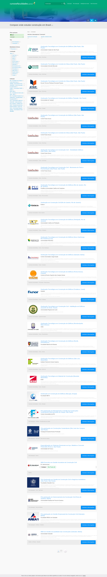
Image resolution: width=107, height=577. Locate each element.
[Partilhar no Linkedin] (95, 20)
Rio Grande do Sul (16, 65)
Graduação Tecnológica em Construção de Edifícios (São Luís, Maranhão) (60, 359)
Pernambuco (15, 69)
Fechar (84, 575)
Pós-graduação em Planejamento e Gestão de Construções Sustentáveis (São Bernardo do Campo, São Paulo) (59, 411)
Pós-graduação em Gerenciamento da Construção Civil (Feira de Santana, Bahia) (61, 497)
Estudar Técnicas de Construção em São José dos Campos (52, 433)
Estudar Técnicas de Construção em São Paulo (50, 88)
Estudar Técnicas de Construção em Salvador (50, 261)
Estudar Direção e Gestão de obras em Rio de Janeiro (51, 193)
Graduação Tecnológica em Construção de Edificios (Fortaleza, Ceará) (63, 289)
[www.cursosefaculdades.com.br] (22, 3)
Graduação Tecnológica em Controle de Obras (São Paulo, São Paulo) (63, 64)
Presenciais (13, 49)
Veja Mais (12, 111)
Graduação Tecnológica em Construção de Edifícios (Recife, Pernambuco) (59, 341)
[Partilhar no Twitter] (92, 20)
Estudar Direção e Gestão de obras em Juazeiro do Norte (52, 311)
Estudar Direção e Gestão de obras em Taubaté (50, 105)
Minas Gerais (15, 62)
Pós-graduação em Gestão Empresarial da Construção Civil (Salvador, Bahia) (63, 514)
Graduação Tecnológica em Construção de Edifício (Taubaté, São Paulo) (63, 98)
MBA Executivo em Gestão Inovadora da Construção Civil (59, 462)
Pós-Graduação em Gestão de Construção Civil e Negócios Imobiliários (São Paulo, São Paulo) (63, 480)
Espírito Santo (15, 72)
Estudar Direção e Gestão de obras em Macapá (50, 400)
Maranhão (15, 64)
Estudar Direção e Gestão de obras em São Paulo (50, 55)
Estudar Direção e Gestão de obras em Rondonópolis (51, 332)
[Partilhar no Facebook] (88, 20)
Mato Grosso (15, 70)
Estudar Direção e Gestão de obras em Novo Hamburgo (52, 245)
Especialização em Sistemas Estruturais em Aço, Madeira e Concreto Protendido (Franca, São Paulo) (62, 446)
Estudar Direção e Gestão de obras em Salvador (50, 522)
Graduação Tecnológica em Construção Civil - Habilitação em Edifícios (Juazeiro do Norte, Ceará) (63, 307)
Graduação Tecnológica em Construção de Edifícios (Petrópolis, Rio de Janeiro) (63, 220)
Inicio (28, 31)
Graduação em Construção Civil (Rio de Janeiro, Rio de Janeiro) (61, 202)
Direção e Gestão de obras (46, 36)
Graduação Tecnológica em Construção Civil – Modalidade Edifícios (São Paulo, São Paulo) (62, 150)
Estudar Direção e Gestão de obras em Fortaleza (50, 296)
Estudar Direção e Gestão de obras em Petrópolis (50, 228)
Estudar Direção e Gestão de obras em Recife (50, 349)
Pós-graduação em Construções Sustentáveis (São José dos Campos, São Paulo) (63, 428)
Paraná (14, 56)
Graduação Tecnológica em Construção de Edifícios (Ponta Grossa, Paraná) (62, 272)
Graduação (69, 3)
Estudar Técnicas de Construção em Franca (49, 450)
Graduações (15, 43)
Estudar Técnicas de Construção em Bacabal (50, 384)
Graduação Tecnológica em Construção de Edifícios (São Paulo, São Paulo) (62, 47)
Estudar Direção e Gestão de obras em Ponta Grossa (51, 280)
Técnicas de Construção (32, 36)
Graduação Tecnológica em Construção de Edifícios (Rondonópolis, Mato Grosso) (62, 324)
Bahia (14, 58)
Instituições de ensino (85, 3)
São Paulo (15, 55)
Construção (33, 31)
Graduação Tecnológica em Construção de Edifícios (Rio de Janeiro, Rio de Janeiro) (63, 185)
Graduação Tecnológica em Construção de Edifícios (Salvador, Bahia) (62, 254)
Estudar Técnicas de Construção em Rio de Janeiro (51, 209)
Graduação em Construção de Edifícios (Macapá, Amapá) (59, 394)
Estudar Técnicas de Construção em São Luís (50, 367)
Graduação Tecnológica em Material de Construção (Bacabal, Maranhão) (60, 376)
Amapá (14, 75)
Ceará (14, 59)
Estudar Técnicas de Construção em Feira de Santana (51, 502)
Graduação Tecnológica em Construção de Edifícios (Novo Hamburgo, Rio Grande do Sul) (63, 237)
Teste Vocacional (93, 3)
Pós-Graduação (76, 3)
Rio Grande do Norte (17, 67)
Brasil (11, 53)
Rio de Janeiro (15, 61)
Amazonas (15, 73)
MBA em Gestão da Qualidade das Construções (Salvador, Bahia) (61, 531)
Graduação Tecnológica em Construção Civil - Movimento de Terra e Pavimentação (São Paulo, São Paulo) (62, 168)
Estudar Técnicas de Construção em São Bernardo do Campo (53, 419)
